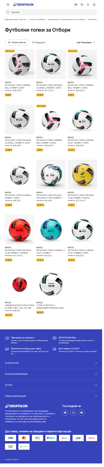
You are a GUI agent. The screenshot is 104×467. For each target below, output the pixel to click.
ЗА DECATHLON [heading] (12, 363)
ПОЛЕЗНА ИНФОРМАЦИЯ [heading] (16, 374)
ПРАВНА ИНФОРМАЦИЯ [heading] (15, 396)
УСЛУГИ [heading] (8, 385)
